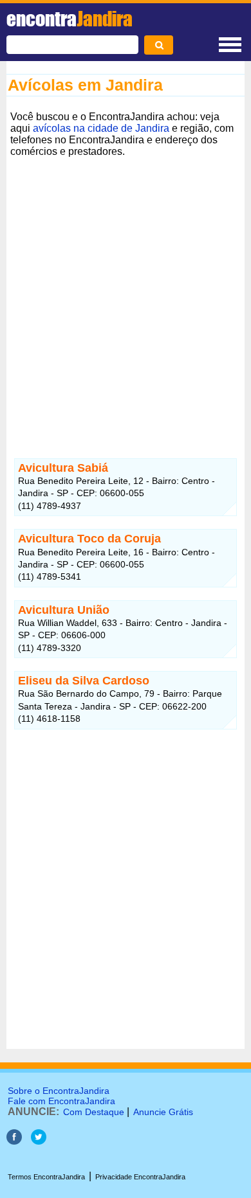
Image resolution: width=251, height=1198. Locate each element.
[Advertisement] (125, 286)
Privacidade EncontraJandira (140, 1177)
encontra (69, 18)
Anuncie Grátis (163, 1112)
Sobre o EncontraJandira (58, 1091)
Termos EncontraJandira (46, 1177)
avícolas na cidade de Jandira (101, 128)
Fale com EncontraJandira (61, 1101)
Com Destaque (93, 1112)
